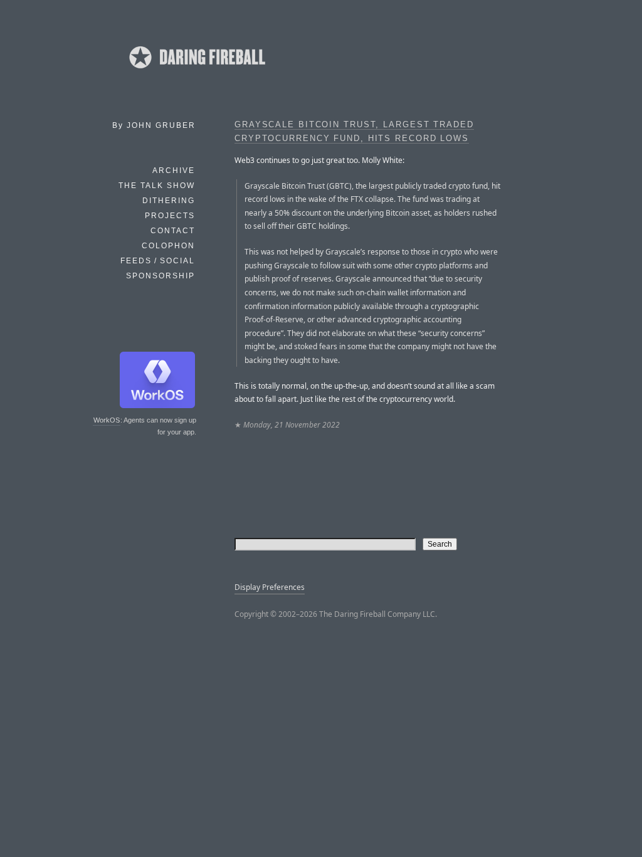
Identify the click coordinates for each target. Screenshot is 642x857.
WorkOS (106, 420)
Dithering (168, 200)
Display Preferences (269, 587)
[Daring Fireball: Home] (196, 72)
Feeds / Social (157, 260)
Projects (170, 215)
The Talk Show (156, 185)
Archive (173, 170)
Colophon (168, 245)
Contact (172, 230)
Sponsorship (160, 275)
